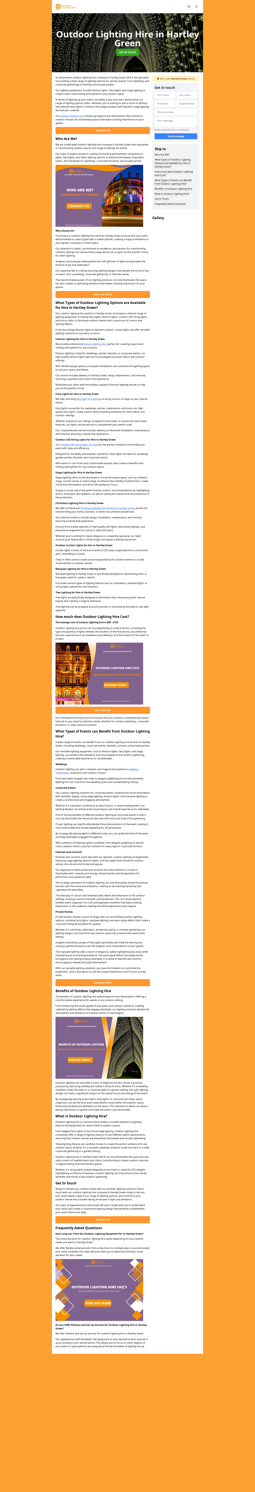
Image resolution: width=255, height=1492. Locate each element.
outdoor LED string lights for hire (79, 444)
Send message (176, 136)
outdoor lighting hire (72, 116)
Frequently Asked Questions (170, 203)
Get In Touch (162, 198)
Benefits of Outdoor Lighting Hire (173, 188)
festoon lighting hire (94, 344)
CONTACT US (102, 130)
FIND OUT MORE (102, 294)
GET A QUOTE (103, 710)
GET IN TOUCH (127, 52)
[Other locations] (189, 7)
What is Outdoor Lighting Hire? (172, 193)
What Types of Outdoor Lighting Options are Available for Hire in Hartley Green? (173, 163)
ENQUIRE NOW (102, 982)
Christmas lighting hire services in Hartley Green (107, 508)
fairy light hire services (89, 399)
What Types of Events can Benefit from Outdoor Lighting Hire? (173, 182)
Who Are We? (162, 154)
